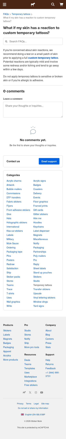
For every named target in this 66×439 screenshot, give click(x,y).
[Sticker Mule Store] (24, 392)
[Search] (52, 4)
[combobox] (33, 41)
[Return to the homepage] (33, 4)
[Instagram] (36, 392)
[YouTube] (41, 392)
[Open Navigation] (4, 4)
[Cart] (61, 4)
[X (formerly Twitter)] (30, 392)
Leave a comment (12, 98)
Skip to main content (2, 2)
